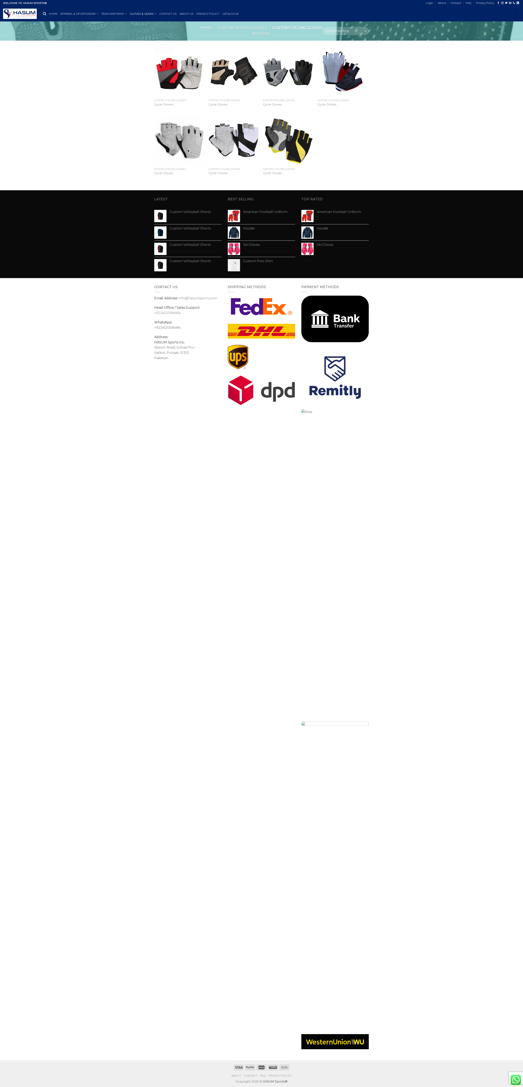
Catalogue (230, 13)
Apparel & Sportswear (78, 13)
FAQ (468, 2)
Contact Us (168, 13)
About (442, 2)
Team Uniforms (112, 13)
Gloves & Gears (142, 13)
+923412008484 (167, 313)
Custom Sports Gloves (242, 27)
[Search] (44, 14)
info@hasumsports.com (198, 298)
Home (53, 13)
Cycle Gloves (163, 104)
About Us (187, 13)
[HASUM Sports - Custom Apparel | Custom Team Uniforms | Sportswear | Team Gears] (20, 14)
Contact (455, 2)
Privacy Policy (485, 2)
